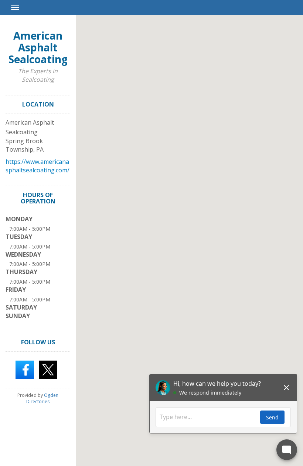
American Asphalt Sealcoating (38, 47)
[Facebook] (25, 369)
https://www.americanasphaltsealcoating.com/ (37, 166)
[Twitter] (48, 369)
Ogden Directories (42, 398)
